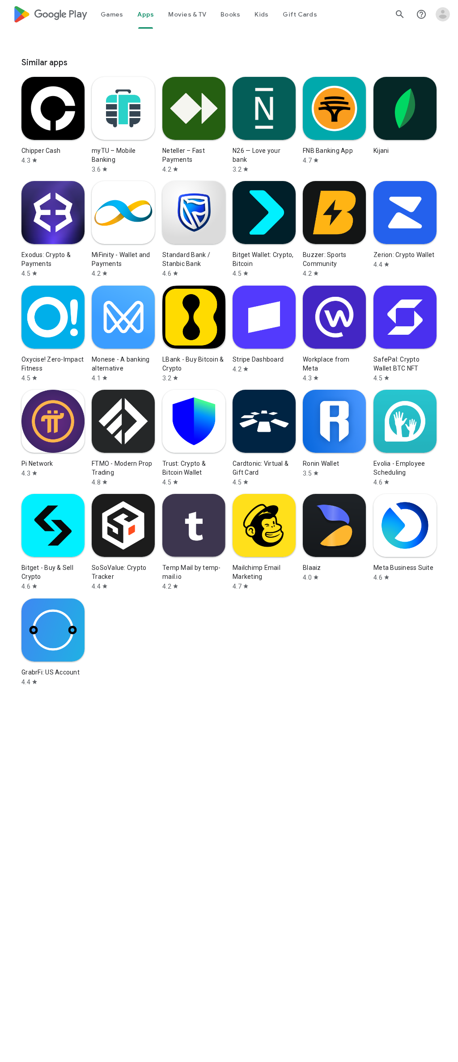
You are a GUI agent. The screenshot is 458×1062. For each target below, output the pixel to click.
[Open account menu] (443, 14)
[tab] (111, 14)
